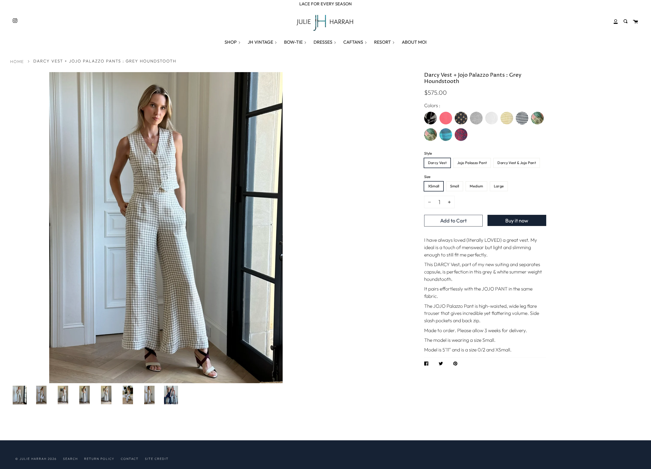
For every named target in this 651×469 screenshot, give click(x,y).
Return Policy (99, 459)
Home (17, 61)
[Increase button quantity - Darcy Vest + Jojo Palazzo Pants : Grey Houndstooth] (448, 202)
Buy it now (516, 220)
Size (427, 176)
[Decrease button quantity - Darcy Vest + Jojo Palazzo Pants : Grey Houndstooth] (430, 202)
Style (428, 153)
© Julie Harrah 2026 (36, 459)
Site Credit (157, 459)
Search (70, 459)
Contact (130, 459)
